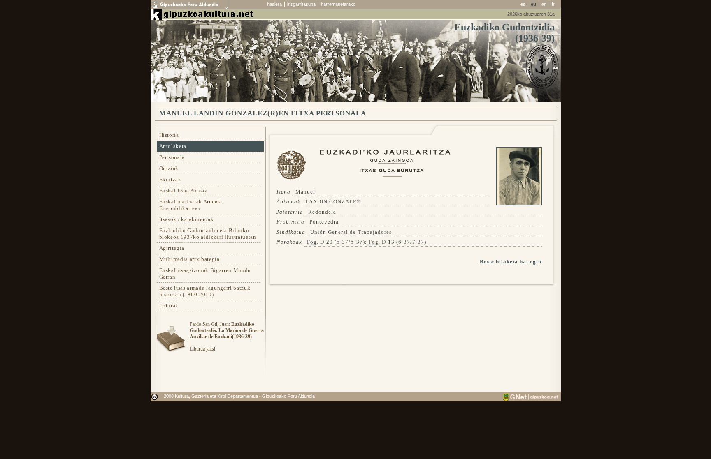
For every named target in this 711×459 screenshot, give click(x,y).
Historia (169, 135)
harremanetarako (338, 4)
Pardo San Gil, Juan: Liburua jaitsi (227, 336)
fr (553, 4)
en (543, 4)
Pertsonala (172, 157)
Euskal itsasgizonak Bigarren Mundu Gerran (205, 273)
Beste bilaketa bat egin (511, 261)
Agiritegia (172, 248)
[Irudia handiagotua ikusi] (519, 204)
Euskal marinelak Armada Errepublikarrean (190, 204)
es (522, 4)
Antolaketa (173, 146)
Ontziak (169, 168)
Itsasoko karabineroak (186, 219)
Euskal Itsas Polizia (183, 190)
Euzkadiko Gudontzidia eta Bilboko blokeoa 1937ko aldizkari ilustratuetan (207, 233)
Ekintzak (170, 179)
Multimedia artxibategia (189, 259)
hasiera (274, 4)
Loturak (169, 305)
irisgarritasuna (301, 4)
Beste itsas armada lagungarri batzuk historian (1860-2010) (205, 291)
